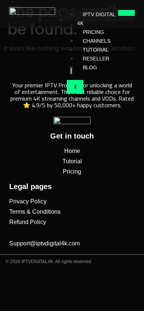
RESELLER (96, 59)
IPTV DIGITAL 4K (96, 18)
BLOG (90, 67)
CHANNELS (96, 41)
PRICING (93, 32)
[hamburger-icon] (126, 13)
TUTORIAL (96, 50)
